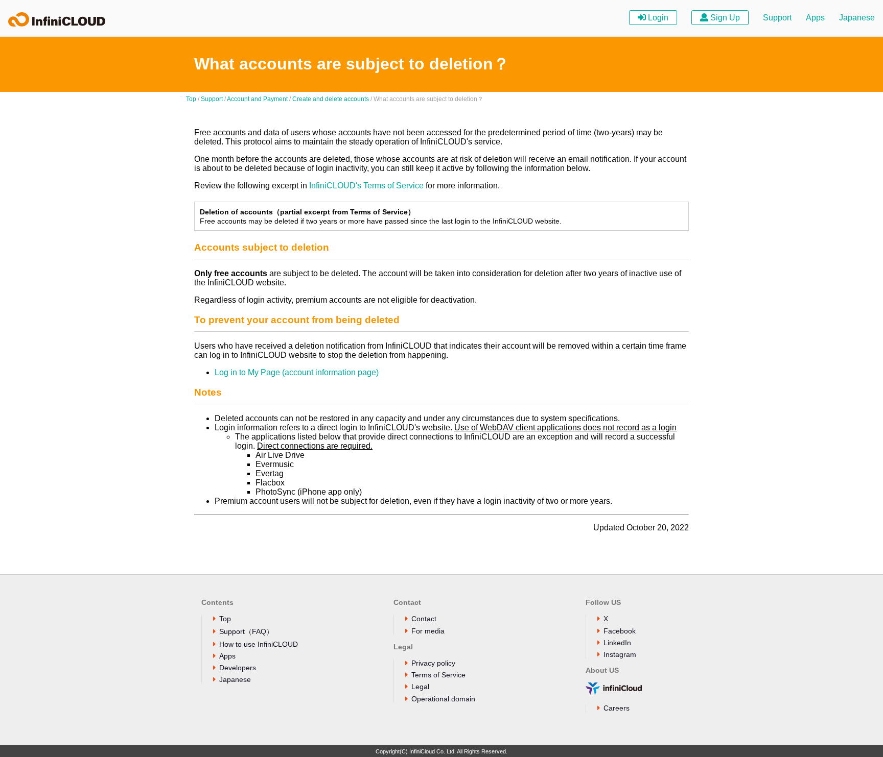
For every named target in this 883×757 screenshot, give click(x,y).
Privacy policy (433, 663)
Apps (815, 17)
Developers (237, 668)
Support (777, 17)
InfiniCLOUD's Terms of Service (366, 185)
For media (428, 631)
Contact (423, 619)
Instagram (619, 654)
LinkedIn (617, 643)
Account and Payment (257, 99)
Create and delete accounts (330, 99)
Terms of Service (438, 675)
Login (657, 17)
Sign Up (724, 17)
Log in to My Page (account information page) (297, 372)
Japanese (857, 17)
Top (191, 99)
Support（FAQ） (246, 631)
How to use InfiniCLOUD (258, 644)
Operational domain (443, 699)
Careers (616, 708)
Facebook (619, 631)
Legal (420, 686)
